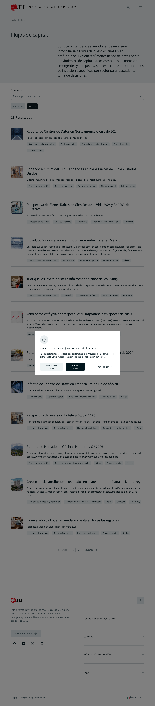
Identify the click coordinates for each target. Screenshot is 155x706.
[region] (77, 353)
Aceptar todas (75, 367)
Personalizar (104, 367)
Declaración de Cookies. (95, 356)
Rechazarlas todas (51, 367)
